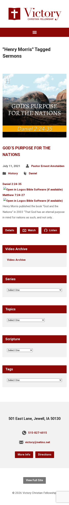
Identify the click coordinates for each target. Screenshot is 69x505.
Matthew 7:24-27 (14, 195)
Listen (52, 230)
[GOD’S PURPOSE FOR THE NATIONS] (34, 134)
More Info (24, 454)
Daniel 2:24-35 (12, 184)
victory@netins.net (37, 442)
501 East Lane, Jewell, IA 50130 (34, 419)
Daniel (33, 173)
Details (9, 230)
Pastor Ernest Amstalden (47, 166)
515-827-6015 (37, 432)
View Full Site (34, 480)
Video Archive (16, 259)
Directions (44, 454)
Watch (31, 230)
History (13, 173)
